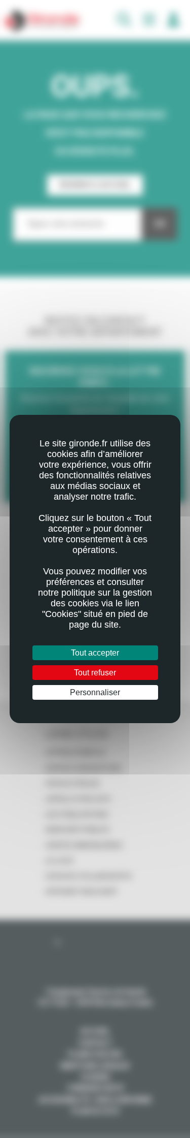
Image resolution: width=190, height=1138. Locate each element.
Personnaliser (95, 692)
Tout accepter (95, 652)
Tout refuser (95, 672)
